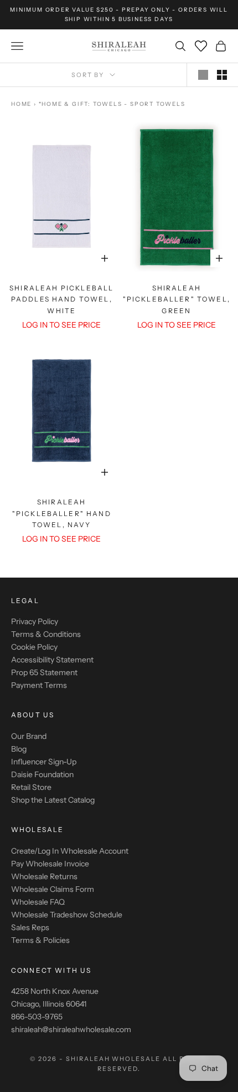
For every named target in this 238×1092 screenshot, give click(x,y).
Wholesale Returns (44, 876)
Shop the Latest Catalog (53, 800)
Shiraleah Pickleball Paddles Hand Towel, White (61, 299)
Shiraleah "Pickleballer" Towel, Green (176, 299)
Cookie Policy (34, 647)
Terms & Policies (40, 940)
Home (21, 104)
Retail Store (31, 787)
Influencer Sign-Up (43, 762)
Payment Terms (39, 685)
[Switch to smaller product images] (222, 74)
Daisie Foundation (42, 774)
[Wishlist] (201, 46)
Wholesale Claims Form (52, 889)
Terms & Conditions (46, 634)
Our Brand (28, 736)
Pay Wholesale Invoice (50, 864)
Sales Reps (30, 927)
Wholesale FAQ (38, 902)
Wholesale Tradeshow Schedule (66, 915)
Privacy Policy (34, 621)
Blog (19, 749)
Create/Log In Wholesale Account (69, 851)
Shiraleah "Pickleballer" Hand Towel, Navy (61, 513)
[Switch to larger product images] (203, 74)
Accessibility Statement (52, 660)
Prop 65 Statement (44, 672)
